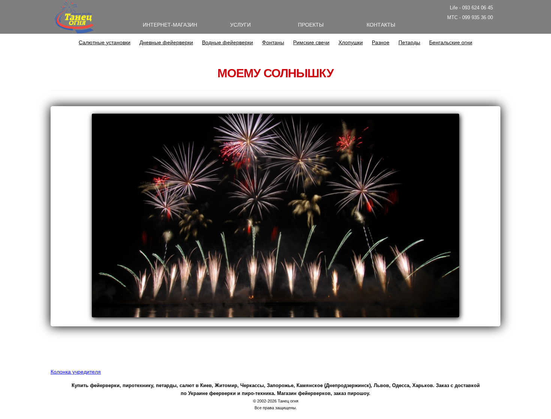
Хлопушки (350, 42)
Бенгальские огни (450, 42)
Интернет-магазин (170, 25)
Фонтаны (273, 42)
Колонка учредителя (76, 372)
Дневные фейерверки (166, 42)
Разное (380, 42)
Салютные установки (104, 42)
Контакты (381, 25)
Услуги (240, 25)
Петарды (409, 42)
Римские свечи (311, 42)
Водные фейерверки (227, 42)
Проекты (310, 25)
